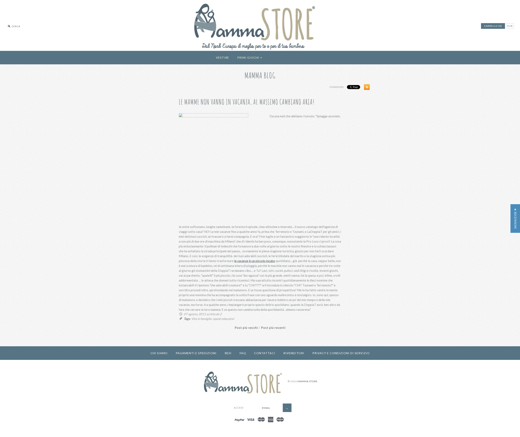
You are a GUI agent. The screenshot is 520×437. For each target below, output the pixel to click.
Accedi (298, 57)
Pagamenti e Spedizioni (196, 353)
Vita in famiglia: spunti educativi (212, 318)
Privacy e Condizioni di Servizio (341, 353)
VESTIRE (222, 57)
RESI (228, 353)
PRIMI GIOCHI (249, 57)
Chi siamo (159, 353)
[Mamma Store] (260, 2)
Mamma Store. (308, 381)
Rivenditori (293, 353)
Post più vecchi (246, 327)
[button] (515, 218)
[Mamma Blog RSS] (366, 88)
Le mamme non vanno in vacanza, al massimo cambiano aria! (247, 101)
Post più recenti (273, 327)
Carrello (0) (493, 25)
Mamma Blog (260, 75)
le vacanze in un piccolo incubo (254, 261)
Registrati (279, 57)
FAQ (243, 353)
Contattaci (264, 353)
